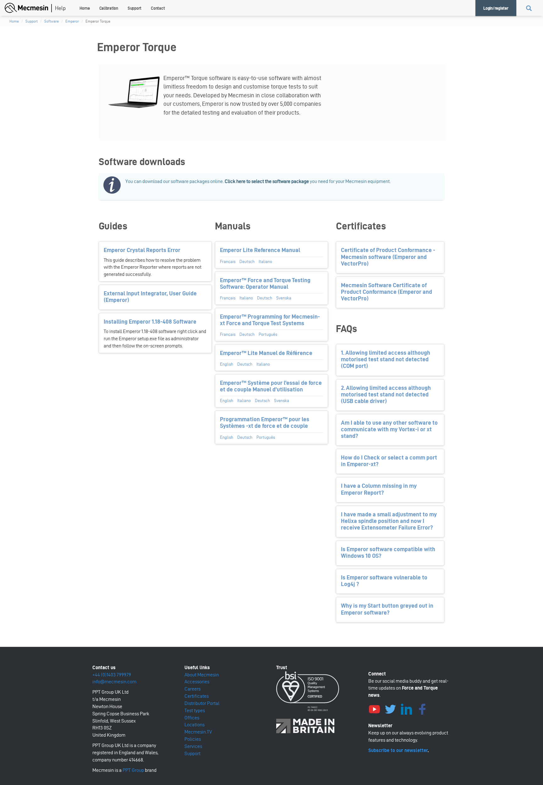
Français (227, 261)
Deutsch (247, 261)
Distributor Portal (201, 703)
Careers (192, 688)
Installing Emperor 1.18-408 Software (150, 321)
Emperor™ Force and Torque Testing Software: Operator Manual (265, 283)
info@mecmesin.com (114, 681)
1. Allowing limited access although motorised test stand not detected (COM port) (385, 359)
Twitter (390, 708)
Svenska (283, 298)
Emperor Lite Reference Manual (260, 250)
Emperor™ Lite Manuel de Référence (266, 353)
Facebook (422, 708)
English (226, 364)
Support (134, 8)
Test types (194, 710)
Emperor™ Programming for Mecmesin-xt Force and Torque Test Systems (270, 319)
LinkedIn (406, 708)
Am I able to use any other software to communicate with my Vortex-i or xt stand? (389, 429)
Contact (158, 8)
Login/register (495, 8)
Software (51, 21)
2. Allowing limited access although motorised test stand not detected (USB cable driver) (386, 394)
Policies (192, 739)
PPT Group (133, 770)
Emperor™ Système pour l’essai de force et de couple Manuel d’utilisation (271, 386)
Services (193, 746)
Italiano (265, 261)
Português (268, 334)
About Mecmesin (201, 674)
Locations (194, 724)
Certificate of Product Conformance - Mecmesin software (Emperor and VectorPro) (388, 256)
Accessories (196, 681)
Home (85, 8)
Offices (191, 717)
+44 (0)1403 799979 (111, 674)
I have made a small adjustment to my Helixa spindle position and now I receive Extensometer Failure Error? (389, 521)
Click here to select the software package (267, 181)
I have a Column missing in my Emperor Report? (379, 489)
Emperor (72, 21)
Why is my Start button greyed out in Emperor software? (387, 609)
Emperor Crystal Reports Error (142, 250)
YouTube (374, 708)
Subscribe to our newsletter (398, 750)
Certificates (196, 696)
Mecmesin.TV (198, 731)
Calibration (108, 8)
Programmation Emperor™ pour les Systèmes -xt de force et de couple (264, 422)
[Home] (29, 7)
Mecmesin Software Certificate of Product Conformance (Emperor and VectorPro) (386, 292)
